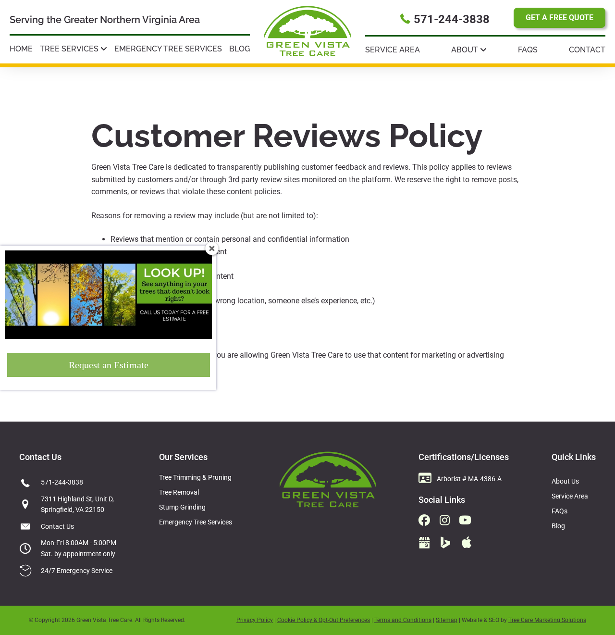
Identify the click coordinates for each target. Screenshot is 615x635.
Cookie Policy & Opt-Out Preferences (323, 620)
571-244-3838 (62, 482)
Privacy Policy (254, 620)
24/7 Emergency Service (76, 570)
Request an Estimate (108, 365)
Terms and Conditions (402, 620)
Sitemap (446, 620)
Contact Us (57, 526)
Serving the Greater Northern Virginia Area (105, 19)
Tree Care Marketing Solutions (547, 620)
